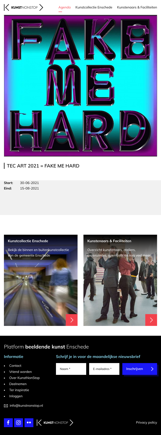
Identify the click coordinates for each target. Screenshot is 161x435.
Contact (15, 366)
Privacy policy (146, 422)
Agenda (65, 7)
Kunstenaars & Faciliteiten (137, 7)
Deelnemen (18, 384)
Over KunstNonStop (24, 378)
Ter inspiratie (19, 390)
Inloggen (16, 396)
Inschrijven (134, 369)
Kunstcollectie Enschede (93, 7)
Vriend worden (20, 372)
